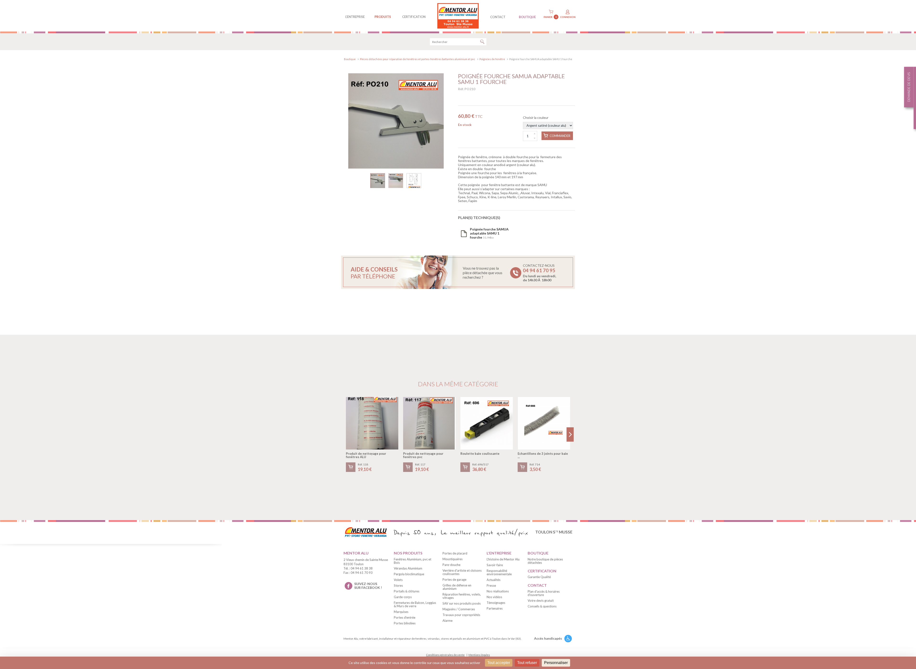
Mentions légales (479, 654)
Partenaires (495, 608)
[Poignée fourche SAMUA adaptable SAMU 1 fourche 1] (396, 121)
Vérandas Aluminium (408, 568)
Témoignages (496, 603)
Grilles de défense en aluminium (456, 587)
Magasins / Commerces (458, 609)
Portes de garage (454, 579)
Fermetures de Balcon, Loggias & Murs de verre (415, 604)
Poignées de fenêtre (492, 59)
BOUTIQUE (527, 17)
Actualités (493, 580)
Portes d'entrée (404, 617)
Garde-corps (403, 597)
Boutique (350, 59)
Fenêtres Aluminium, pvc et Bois (412, 560)
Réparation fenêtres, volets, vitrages (461, 596)
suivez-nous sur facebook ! (368, 586)
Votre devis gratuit (541, 600)
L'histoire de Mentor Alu (503, 559)
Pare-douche (451, 565)
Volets (398, 580)
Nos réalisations (498, 591)
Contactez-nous (539, 272)
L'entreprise (355, 17)
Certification (414, 17)
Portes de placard (454, 553)
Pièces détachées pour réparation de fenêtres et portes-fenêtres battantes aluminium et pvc (417, 59)
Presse (491, 585)
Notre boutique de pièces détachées (545, 560)
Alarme (447, 620)
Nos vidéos (494, 597)
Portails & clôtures (406, 591)
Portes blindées (405, 623)
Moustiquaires (452, 559)
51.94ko (489, 233)
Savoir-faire (495, 565)
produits (383, 17)
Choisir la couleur (535, 117)
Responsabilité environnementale (499, 572)
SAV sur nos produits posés (461, 603)
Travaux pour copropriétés (461, 615)
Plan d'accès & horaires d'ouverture (544, 593)
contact (497, 17)
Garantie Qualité (539, 577)
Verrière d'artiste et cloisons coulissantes (462, 572)
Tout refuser (527, 663)
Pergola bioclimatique (409, 574)
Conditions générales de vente (445, 654)
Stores (398, 585)
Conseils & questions (542, 606)
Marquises (401, 612)
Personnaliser (556, 663)
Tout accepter (498, 663)
